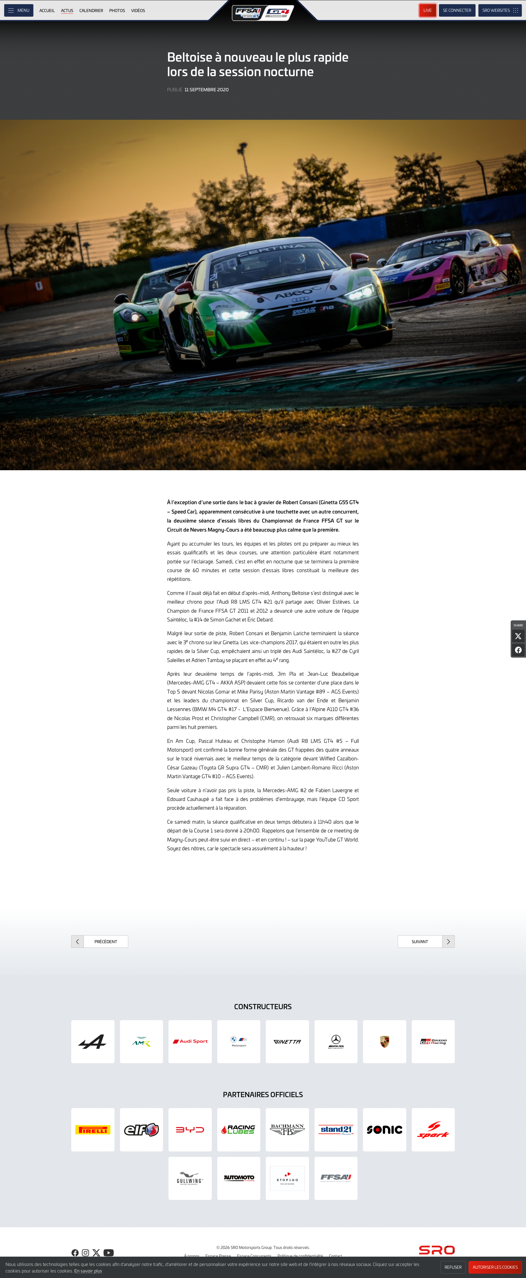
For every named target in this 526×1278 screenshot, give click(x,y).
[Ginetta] (287, 1041)
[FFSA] (336, 1178)
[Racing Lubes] (239, 1129)
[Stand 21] (336, 1129)
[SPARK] (433, 1129)
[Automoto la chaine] (239, 1178)
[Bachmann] (287, 1129)
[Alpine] (93, 1041)
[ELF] (141, 1129)
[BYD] (190, 1129)
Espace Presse (218, 1256)
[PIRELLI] (93, 1129)
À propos (191, 1256)
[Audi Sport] (190, 1041)
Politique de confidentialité (300, 1256)
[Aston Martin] (141, 1041)
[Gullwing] (190, 1178)
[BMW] (239, 1041)
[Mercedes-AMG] (336, 1041)
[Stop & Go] (287, 1178)
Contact (335, 1256)
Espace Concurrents (254, 1256)
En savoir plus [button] (88, 1271)
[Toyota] (433, 1041)
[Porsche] (384, 1041)
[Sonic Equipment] (384, 1129)
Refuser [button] (453, 1267)
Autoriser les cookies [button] (495, 1267)
